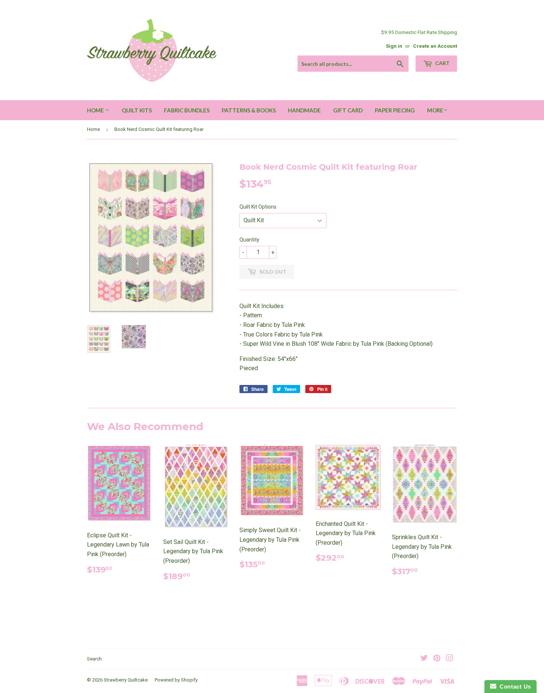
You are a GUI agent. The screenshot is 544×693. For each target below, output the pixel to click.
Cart (442, 63)
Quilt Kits (137, 110)
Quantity (249, 240)
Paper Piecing (395, 110)
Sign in (394, 46)
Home (96, 110)
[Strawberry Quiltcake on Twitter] (424, 658)
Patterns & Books (249, 110)
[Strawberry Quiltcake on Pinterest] (437, 658)
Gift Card (348, 110)
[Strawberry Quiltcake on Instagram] (449, 658)
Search (94, 659)
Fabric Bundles (186, 110)
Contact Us (513, 686)
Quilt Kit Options (257, 207)
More (435, 110)
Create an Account (435, 46)
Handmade (304, 110)
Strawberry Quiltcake (126, 680)
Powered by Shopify (176, 680)
